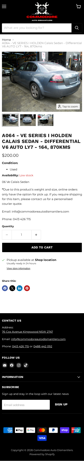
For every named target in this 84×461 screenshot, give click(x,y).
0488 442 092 (42, 346)
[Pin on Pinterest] (27, 288)
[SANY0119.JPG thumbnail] (10, 120)
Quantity (8, 226)
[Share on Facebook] (5, 288)
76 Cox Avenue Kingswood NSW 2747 (27, 331)
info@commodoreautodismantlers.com (38, 339)
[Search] (76, 27)
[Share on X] (12, 288)
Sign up (61, 404)
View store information (18, 268)
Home (6, 39)
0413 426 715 (20, 346)
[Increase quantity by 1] (36, 235)
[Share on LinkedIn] (19, 288)
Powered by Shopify (42, 454)
